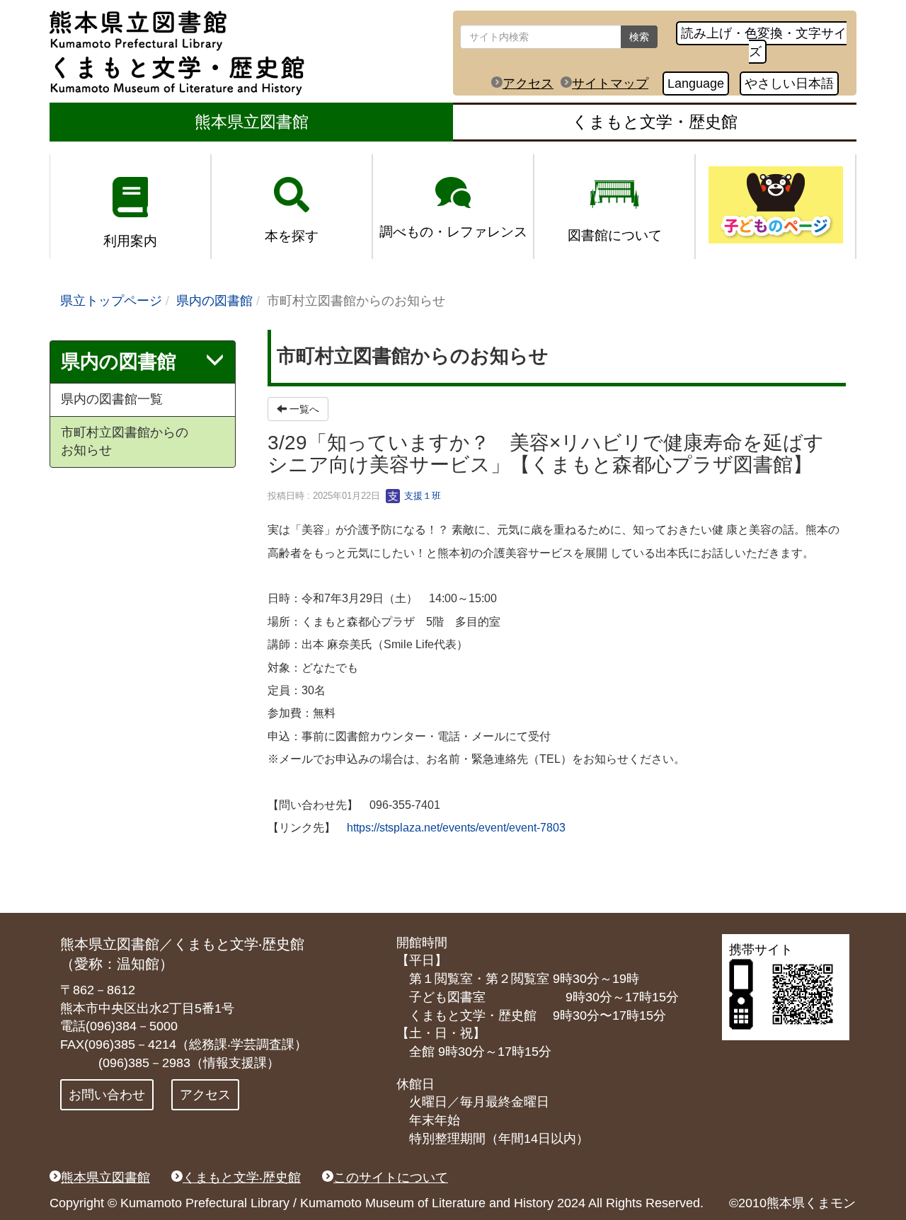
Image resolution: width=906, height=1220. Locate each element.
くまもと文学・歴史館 (655, 122)
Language (695, 83)
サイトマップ (610, 83)
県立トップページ (111, 301)
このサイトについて (390, 1177)
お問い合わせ (107, 1095)
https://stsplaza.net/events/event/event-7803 (456, 828)
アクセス (528, 83)
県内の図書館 (214, 301)
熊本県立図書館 (252, 122)
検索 (639, 36)
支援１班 (421, 495)
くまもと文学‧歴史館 (242, 1177)
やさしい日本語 (789, 83)
